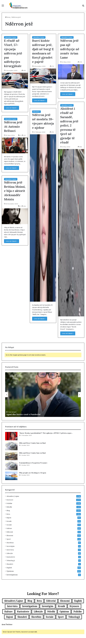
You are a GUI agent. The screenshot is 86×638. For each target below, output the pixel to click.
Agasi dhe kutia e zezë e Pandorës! (23, 414)
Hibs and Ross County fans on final (32, 443)
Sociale (9, 525)
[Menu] (3, 6)
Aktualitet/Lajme (10, 37)
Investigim (10, 546)
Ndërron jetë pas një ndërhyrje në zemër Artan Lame (69, 49)
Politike (9, 503)
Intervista (10, 550)
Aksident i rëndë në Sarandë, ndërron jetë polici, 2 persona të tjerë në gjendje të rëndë (69, 125)
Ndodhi (9, 507)
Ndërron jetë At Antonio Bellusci (13, 126)
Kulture (9, 528)
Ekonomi (9, 535)
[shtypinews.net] (17, 5)
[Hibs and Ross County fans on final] (11, 446)
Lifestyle (9, 553)
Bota (8, 514)
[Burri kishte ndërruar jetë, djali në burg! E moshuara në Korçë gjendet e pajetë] (43, 75)
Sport (8, 539)
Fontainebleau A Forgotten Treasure (33, 463)
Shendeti (9, 564)
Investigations (12, 575)
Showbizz (36, 111)
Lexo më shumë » (11, 108)
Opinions (10, 571)
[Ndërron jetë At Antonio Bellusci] (15, 145)
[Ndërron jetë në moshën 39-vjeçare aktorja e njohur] (43, 218)
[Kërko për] (83, 6)
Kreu (8, 17)
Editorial (9, 532)
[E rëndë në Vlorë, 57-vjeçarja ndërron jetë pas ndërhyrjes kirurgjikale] (15, 80)
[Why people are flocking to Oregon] (11, 476)
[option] (43, 394)
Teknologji (10, 560)
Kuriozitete (10, 557)
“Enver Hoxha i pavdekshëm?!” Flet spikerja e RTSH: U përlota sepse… (46, 433)
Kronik (8, 521)
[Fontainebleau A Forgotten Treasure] (11, 466)
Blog (8, 510)
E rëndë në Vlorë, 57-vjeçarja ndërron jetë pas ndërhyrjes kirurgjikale (13, 53)
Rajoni (8, 518)
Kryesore (9, 500)
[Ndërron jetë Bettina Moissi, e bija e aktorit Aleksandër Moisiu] (15, 216)
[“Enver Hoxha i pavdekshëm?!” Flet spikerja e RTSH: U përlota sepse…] (11, 436)
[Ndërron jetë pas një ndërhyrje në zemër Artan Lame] (71, 71)
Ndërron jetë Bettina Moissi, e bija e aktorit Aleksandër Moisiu (14, 191)
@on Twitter (7, 624)
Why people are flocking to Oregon (32, 473)
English (9, 567)
